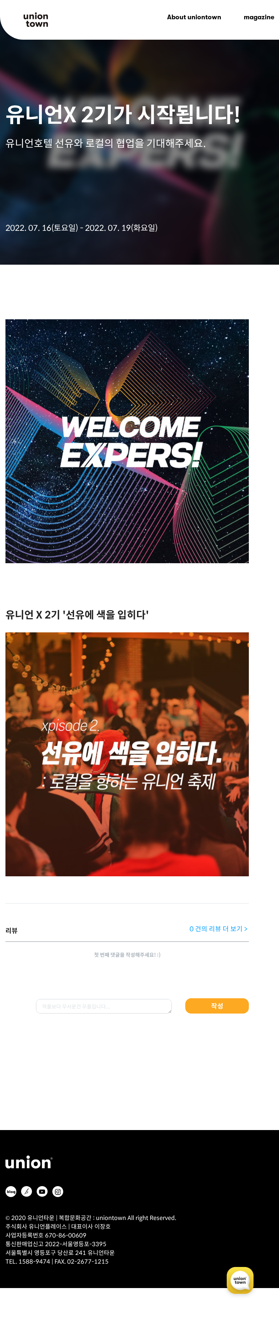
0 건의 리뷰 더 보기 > (218, 928)
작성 (217, 1006)
